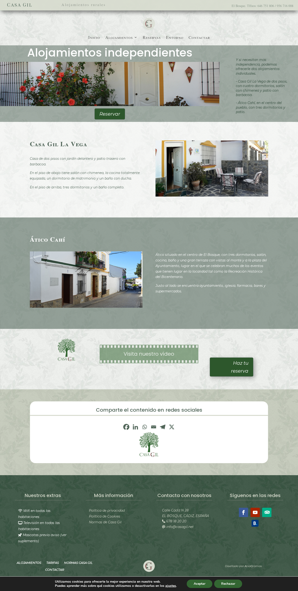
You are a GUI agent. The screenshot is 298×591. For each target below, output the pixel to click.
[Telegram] (163, 427)
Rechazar (228, 583)
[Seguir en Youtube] (255, 512)
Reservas (152, 38)
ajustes (170, 586)
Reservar (109, 114)
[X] (172, 427)
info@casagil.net (179, 527)
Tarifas (52, 562)
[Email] (153, 427)
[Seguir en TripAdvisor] (266, 512)
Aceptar (199, 583)
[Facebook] (126, 427)
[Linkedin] (135, 427)
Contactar (199, 38)
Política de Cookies (104, 516)
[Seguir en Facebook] (243, 512)
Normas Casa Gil (78, 562)
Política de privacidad (107, 510)
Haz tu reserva (239, 367)
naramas (253, 566)
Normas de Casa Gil (105, 522)
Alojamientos (119, 38)
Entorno (174, 38)
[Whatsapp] (144, 427)
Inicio (94, 38)
